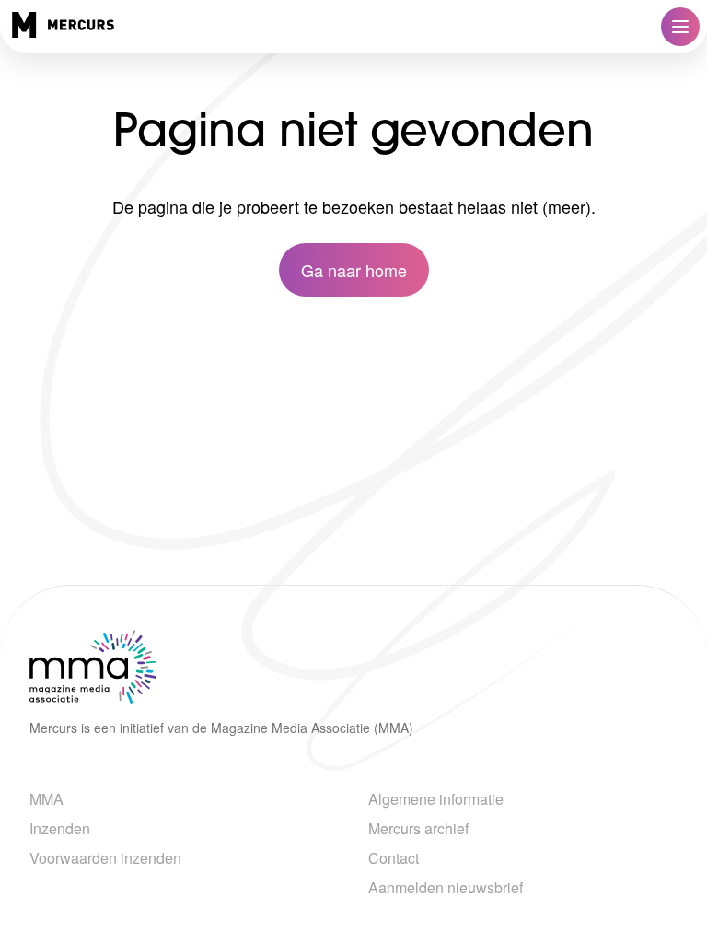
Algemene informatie (436, 798)
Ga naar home (354, 270)
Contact (393, 857)
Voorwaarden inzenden (105, 857)
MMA (46, 798)
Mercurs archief (418, 828)
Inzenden (59, 828)
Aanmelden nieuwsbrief (445, 887)
